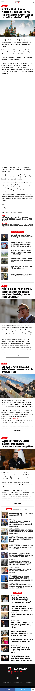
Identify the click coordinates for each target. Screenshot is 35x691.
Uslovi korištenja (7, 682)
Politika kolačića (28, 682)
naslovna (14, 212)
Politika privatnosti (17, 682)
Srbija (20, 212)
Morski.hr (15, 418)
